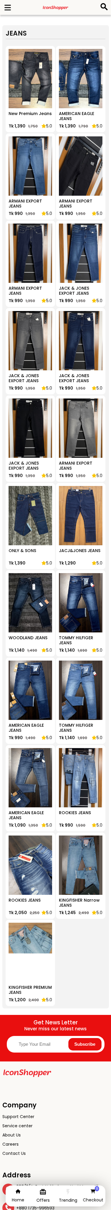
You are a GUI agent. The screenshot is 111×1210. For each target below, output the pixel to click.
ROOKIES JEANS (75, 813)
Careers (10, 1144)
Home (18, 1200)
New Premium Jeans (30, 114)
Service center (17, 1126)
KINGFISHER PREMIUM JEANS (30, 990)
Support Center (18, 1117)
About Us (11, 1135)
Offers (43, 1200)
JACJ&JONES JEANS (79, 551)
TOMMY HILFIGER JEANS (76, 640)
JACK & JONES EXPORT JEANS (74, 291)
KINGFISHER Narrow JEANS (79, 903)
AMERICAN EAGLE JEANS (76, 116)
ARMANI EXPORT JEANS (25, 204)
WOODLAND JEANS (28, 638)
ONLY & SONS (22, 551)
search (103, 5)
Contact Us (14, 1153)
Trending (68, 1200)
